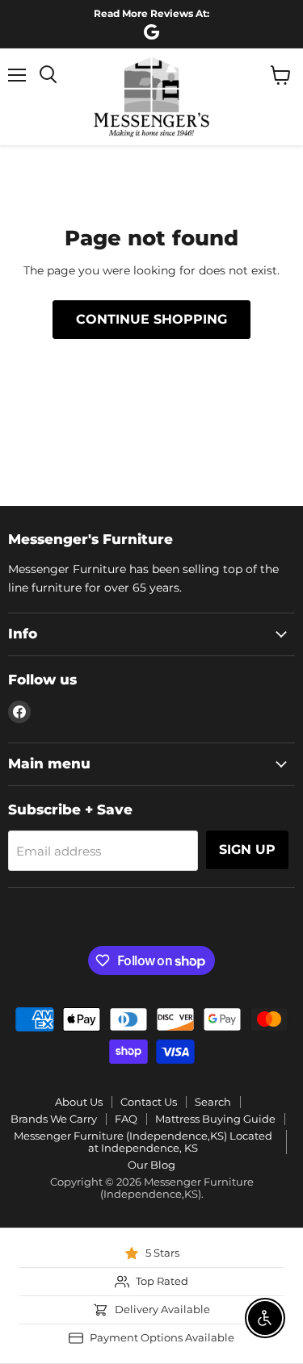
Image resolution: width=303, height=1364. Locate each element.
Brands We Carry (54, 1118)
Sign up (247, 849)
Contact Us (148, 1101)
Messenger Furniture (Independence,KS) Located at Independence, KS (143, 1141)
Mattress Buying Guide (215, 1118)
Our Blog (151, 1164)
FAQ (126, 1118)
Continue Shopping (151, 319)
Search (213, 1101)
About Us (79, 1101)
